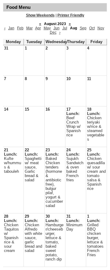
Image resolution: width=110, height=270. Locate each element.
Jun (56, 28)
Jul (64, 28)
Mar (29, 28)
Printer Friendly (70, 15)
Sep (83, 28)
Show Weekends (40, 15)
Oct (92, 28)
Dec (53, 32)
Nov (100, 28)
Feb (20, 28)
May (47, 28)
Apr (38, 28)
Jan (11, 28)
